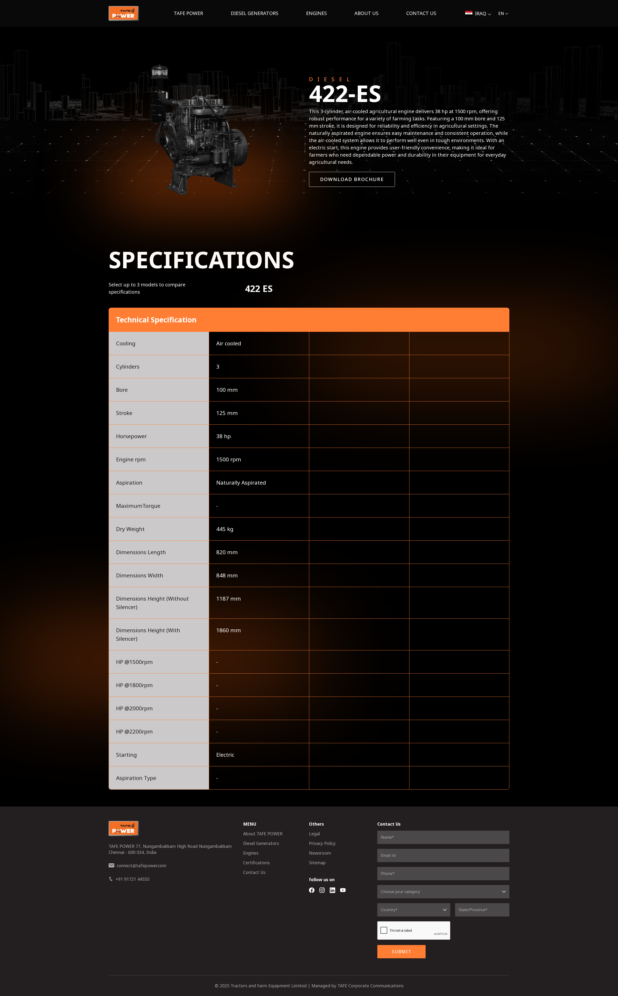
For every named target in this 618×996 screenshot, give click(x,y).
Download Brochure (352, 179)
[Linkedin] (332, 890)
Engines (316, 13)
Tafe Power (188, 13)
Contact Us (421, 13)
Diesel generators (254, 13)
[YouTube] (343, 890)
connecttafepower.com (141, 865)
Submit (401, 951)
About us (366, 13)
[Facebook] (312, 890)
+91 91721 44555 (132, 879)
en (501, 13)
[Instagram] (322, 890)
